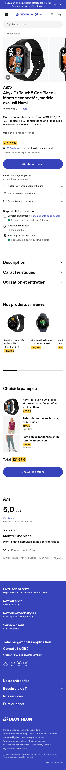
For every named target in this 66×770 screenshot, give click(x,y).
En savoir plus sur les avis (16, 521)
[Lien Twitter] (12, 663)
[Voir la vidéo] (8, 77)
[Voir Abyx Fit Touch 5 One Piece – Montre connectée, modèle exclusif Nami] (11, 406)
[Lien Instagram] (25, 663)
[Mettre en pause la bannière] (55, 4)
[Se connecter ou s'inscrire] (52, 14)
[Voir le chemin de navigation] (4, 33)
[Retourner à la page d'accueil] (29, 14)
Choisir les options (33, 471)
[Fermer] (60, 4)
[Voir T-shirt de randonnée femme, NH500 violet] (11, 425)
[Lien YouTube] (19, 663)
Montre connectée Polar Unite (14, 342)
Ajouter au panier (33, 164)
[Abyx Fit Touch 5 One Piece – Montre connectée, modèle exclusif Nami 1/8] (25, 59)
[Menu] (6, 14)
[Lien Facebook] (5, 663)
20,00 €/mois (13, 148)
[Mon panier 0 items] (59, 14)
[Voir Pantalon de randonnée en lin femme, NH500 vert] (11, 443)
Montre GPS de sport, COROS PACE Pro (42, 342)
